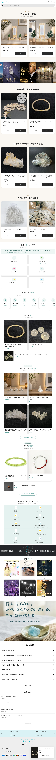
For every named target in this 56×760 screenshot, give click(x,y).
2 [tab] (26, 82)
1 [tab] (24, 82)
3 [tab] (28, 82)
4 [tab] (30, 82)
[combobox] (28, 5)
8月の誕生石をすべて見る (28, 493)
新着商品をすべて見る (28, 437)
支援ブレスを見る (46, 755)
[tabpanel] (28, 72)
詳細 (8, 54)
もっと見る (28, 685)
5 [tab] (31, 82)
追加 (20, 54)
